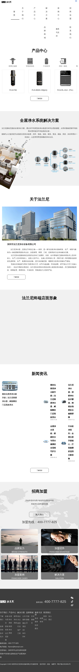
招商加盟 (70, 13)
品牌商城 (45, 32)
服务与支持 (57, 32)
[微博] (72, 605)
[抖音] (72, 601)
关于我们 (23, 13)
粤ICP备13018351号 (64, 664)
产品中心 (34, 13)
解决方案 (46, 13)
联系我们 (70, 32)
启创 (48, 664)
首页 (14, 13)
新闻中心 (58, 13)
